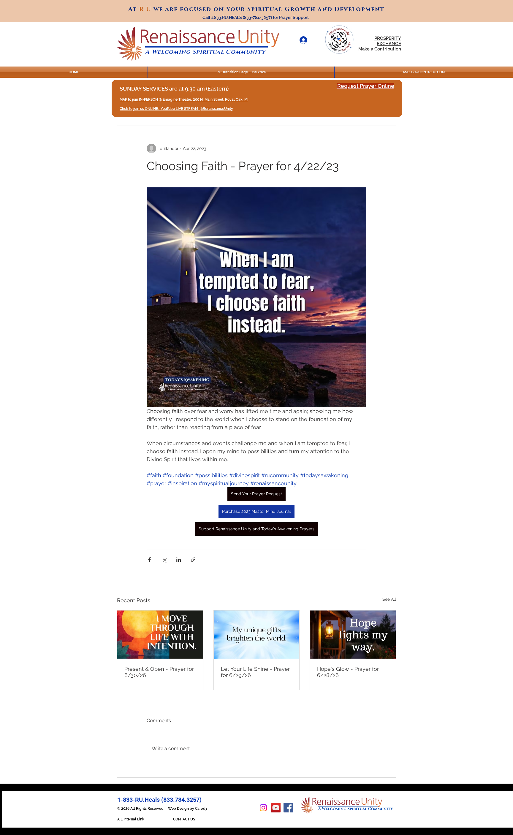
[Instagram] (263, 807)
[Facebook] (288, 807)
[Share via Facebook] (149, 559)
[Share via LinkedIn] (178, 559)
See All (389, 599)
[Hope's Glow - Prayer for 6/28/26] (353, 635)
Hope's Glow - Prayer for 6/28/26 (348, 672)
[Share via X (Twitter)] (164, 559)
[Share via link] (193, 559)
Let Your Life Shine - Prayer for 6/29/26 (255, 672)
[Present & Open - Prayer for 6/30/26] (160, 635)
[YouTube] (276, 807)
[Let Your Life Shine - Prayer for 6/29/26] (257, 635)
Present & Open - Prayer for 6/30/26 (159, 672)
